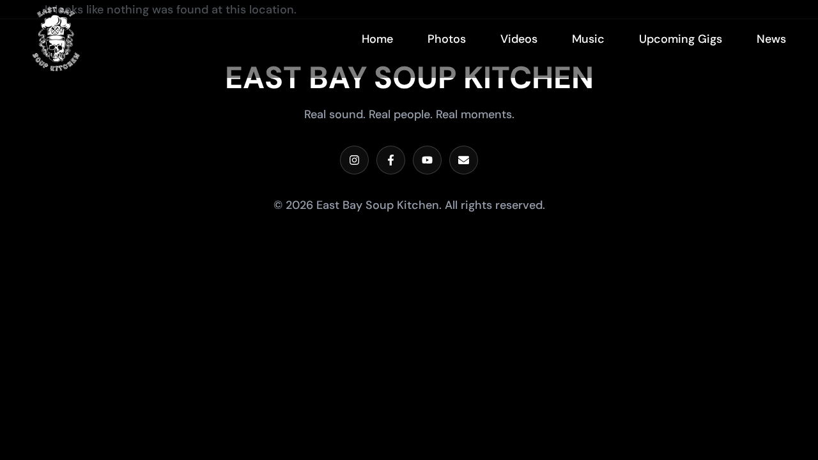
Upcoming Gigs (680, 39)
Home (377, 39)
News (771, 39)
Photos (447, 39)
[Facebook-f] (390, 160)
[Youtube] (427, 160)
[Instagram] (354, 160)
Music (588, 39)
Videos (518, 39)
